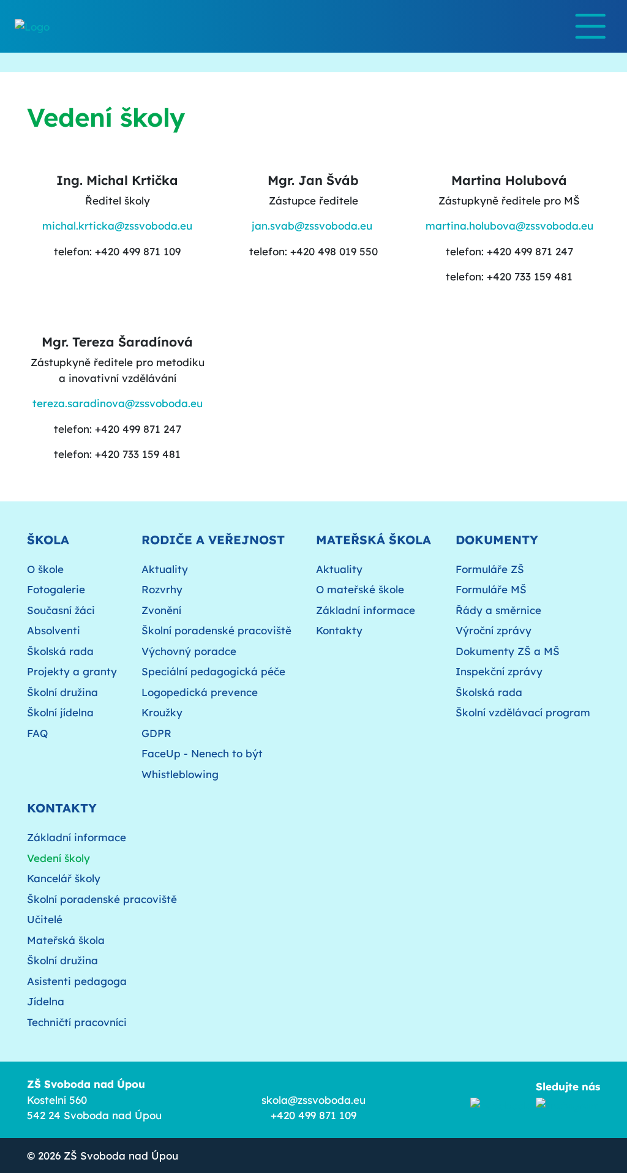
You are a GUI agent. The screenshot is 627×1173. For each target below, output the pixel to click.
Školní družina (62, 692)
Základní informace (365, 610)
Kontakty (339, 630)
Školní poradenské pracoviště (216, 630)
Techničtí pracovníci (77, 1022)
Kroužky (161, 712)
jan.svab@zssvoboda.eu (312, 225)
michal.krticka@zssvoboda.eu (117, 225)
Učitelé (44, 919)
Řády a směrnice (498, 610)
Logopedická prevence (199, 692)
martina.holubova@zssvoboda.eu (509, 225)
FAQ (37, 733)
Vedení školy (58, 858)
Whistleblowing (180, 774)
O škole (45, 569)
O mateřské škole (360, 589)
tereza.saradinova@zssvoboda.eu (117, 403)
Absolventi (53, 630)
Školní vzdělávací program (523, 712)
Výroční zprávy (493, 630)
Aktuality (164, 569)
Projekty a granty (72, 671)
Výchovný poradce (188, 651)
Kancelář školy (63, 878)
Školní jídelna (60, 712)
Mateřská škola (66, 940)
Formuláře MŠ (491, 589)
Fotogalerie (56, 589)
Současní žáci (61, 610)
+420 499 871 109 (313, 1115)
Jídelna (45, 1001)
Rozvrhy (161, 589)
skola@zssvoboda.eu (313, 1099)
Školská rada (60, 651)
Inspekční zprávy (499, 671)
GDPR (156, 733)
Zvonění (161, 610)
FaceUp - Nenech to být (202, 753)
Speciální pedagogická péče (213, 671)
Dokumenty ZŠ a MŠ (508, 651)
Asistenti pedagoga (77, 981)
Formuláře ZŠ (490, 569)
